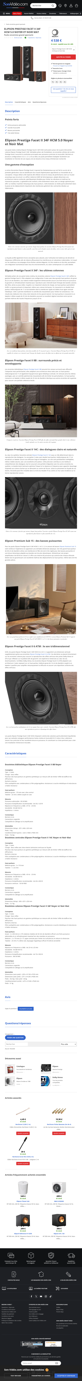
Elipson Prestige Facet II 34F (59, 276)
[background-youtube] (41, 1296)
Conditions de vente (8, 1316)
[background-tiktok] (50, 1296)
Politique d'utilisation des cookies (11, 1320)
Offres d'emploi (33, 1318)
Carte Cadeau (37, 1320)
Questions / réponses (8, 1307)
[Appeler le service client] (41, 18)
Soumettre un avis (25, 1009)
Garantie (9, 1312)
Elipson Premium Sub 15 (68, 546)
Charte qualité (33, 1312)
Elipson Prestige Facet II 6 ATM (40, 654)
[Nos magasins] (65, 5)
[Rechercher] (52, 5)
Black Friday (59, 1309)
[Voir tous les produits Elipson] (55, 33)
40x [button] (65, 82)
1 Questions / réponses (34, 38)
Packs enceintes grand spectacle (15, 24)
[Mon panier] (76, 5)
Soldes (58, 1307)
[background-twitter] (36, 1296)
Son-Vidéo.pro (33, 1316)
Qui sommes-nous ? (35, 1307)
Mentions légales (7, 1318)
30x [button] (61, 82)
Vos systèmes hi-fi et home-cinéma (66, 1323)
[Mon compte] (71, 5)
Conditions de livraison (8, 1309)
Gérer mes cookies (7, 1323)
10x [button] (53, 82)
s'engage (36, 1314)
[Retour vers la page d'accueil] (15, 5)
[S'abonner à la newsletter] (58, 1363)
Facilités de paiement (8, 1314)
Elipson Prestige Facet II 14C (41, 455)
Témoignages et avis (35, 1309)
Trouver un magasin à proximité (62, 66)
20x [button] (57, 82)
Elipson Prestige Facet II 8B (32, 369)
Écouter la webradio (62, 1326)
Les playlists (59, 1328)
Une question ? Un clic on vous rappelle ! (63, 90)
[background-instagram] (46, 1296)
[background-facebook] (31, 1296)
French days (60, 1312)
